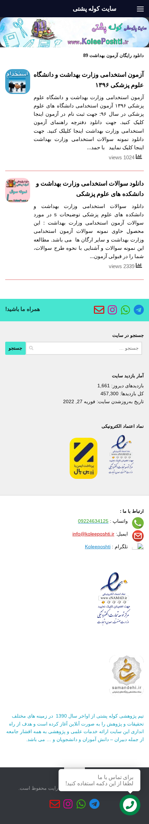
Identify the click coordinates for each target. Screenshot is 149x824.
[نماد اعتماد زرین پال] (83, 477)
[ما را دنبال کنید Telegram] (138, 310)
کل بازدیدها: (131, 393)
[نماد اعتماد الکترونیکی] (121, 477)
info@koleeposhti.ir (93, 534)
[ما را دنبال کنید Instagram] (112, 310)
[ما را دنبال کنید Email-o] (99, 310)
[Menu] (140, 8)
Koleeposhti (98, 546)
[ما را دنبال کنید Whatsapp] (125, 310)
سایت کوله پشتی (94, 8)
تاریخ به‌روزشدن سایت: (119, 401)
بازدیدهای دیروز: (127, 385)
